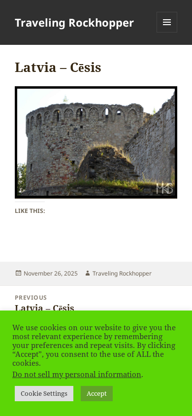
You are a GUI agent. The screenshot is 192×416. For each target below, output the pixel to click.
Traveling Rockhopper (74, 22)
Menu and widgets (167, 32)
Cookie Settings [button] (44, 393)
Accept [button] (97, 393)
